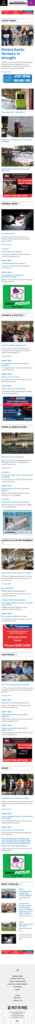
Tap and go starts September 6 (13, 112)
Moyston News (7, 841)
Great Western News (21, 839)
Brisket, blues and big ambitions (13, 591)
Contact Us (17, 1000)
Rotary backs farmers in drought (12, 53)
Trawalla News (7, 600)
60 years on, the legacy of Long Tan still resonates (16, 141)
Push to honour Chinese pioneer (13, 389)
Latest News (8, 20)
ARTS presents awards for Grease (14, 616)
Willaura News (20, 600)
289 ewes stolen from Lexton (12, 457)
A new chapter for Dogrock (11, 252)
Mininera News (25, 843)
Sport (4, 768)
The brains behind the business (13, 263)
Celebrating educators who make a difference (14, 715)
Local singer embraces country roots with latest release (17, 604)
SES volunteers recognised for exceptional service (12, 276)
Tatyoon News (7, 839)
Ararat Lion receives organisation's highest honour (14, 729)
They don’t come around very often (15, 703)
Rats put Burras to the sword (12, 830)
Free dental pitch (7, 233)
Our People (8, 654)
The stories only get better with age (15, 685)
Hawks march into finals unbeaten (14, 846)
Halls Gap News (7, 588)
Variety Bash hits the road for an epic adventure (15, 170)
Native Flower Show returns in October (16, 573)
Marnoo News (6, 374)
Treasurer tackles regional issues (14, 345)
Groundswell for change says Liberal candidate (15, 364)
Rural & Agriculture (13, 426)
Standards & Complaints (17, 1015)
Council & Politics (12, 315)
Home (17, 995)
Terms (22, 1017)
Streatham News (12, 843)
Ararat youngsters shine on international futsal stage (17, 817)
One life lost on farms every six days (15, 502)
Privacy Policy (15, 1017)
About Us (17, 998)
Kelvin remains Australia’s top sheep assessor (15, 489)
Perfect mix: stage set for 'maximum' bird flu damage (17, 476)
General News (9, 203)
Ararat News (6, 260)
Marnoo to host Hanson (10, 377)
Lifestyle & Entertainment (17, 540)
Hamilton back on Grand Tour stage (14, 798)
